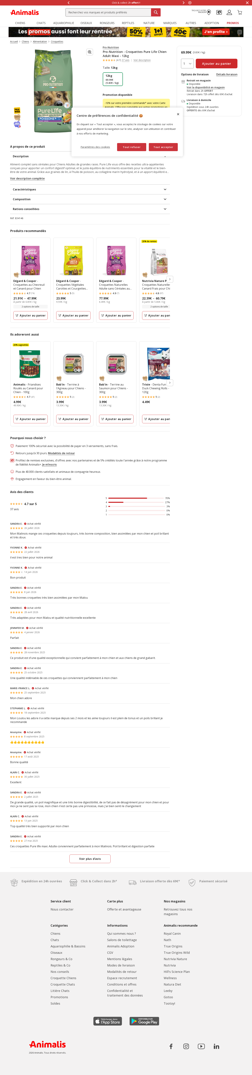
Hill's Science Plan (177, 972)
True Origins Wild (177, 952)
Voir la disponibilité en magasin (206, 87)
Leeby (168, 991)
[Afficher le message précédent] (68, 3)
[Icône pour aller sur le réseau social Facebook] (171, 1046)
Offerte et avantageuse (124, 909)
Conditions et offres (121, 984)
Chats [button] (41, 23)
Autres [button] (191, 23)
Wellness (170, 978)
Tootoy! (169, 1003)
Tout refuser (131, 147)
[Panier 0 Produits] (239, 12)
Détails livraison (226, 74)
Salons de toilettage (122, 940)
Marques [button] (170, 23)
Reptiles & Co (60, 965)
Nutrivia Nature (175, 959)
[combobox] (113, 12)
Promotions (59, 997)
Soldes (55, 1003)
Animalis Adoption (120, 946)
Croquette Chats (63, 984)
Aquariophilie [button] (63, 23)
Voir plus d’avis (90, 859)
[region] (127, 132)
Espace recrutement (122, 978)
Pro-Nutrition (111, 47)
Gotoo (168, 997)
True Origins (173, 946)
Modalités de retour (122, 972)
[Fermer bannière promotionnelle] (239, 32)
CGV (110, 952)
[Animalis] (24, 12)
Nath (167, 940)
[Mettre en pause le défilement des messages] (190, 3)
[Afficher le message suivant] (184, 3)
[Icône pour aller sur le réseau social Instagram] (186, 1046)
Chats (55, 940)
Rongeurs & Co (61, 959)
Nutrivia (170, 965)
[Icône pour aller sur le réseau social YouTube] (201, 1046)
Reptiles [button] (128, 23)
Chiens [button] (20, 23)
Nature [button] (149, 23)
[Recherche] (156, 12)
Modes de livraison (121, 965)
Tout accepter (163, 147)
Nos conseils (60, 972)
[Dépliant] (126, 32)
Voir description (142, 60)
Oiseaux (56, 952)
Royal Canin (172, 933)
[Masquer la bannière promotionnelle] (247, 3)
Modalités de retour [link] (61, 453)
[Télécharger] (10, 1069)
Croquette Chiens (63, 978)
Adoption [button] (212, 23)
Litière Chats (60, 991)
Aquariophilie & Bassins (68, 946)
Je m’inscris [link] (49, 464)
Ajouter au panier (33, 315)
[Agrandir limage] (89, 52)
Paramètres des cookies (95, 147)
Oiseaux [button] (86, 23)
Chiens (55, 933)
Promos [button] (233, 23)
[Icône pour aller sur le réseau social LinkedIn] (216, 1046)
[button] (219, 12)
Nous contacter (62, 909)
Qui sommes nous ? (121, 933)
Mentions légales (119, 959)
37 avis (125, 60)
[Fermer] (178, 114)
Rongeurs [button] (107, 23)
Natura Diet (172, 984)
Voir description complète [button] (27, 178)
